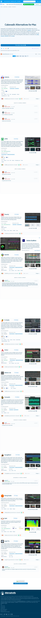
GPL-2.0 (9, 151)
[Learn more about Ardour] (2, 350)
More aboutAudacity (32, 90)
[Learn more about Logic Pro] (2, 541)
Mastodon (3, 602)
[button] (32, 81)
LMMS (37, 34)
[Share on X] (4, 48)
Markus (10, 597)
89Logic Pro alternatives (4, 550)
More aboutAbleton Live (32, 386)
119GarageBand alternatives (5, 464)
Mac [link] (14, 56)
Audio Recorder (12, 88)
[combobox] (29, 1)
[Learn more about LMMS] (2, 139)
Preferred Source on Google (5, 611)
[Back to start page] (1, 1)
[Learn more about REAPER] (2, 255)
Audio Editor (17, 88)
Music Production (4, 154)
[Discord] (1, 614)
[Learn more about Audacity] (2, 77)
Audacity (29, 30)
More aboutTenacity (32, 228)
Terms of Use (3, 605)
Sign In (38, 1)
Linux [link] (23, 56)
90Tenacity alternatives (4, 221)
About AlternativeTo (4, 609)
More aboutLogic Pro (32, 554)
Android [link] (17, 56)
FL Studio (12, 36)
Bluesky (6, 602)
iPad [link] (20, 56)
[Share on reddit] (6, 48)
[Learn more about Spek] (2, 518)
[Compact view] (36, 54)
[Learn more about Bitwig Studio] (2, 496)
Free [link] (25, 56)
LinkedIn (16, 602)
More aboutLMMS (32, 152)
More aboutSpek (32, 532)
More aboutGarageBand (32, 468)
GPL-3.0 (9, 528)
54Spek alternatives (4, 525)
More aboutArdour (32, 363)
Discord (29, 601)
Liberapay (2, 603)
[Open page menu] (40, 1)
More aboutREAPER (32, 268)
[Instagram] (10, 614)
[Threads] (8, 614)
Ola (7, 597)
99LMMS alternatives (4, 148)
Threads (9, 602)
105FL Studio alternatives (4, 330)
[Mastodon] (4, 614)
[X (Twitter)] (2, 614)
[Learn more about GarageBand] (2, 455)
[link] (20, 583)
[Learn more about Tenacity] (2, 214)
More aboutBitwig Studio (32, 509)
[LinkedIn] (11, 614)
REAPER (6, 36)
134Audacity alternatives (4, 85)
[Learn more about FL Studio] (2, 320)
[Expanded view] (35, 54)
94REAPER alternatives (4, 264)
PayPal (6, 603)
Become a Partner (3, 610)
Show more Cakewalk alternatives (20, 583)
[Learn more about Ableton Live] (2, 373)
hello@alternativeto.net (21, 601)
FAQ (1, 604)
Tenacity (2, 36)
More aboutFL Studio (32, 333)
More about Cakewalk (19, 45)
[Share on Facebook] (1, 48)
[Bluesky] (6, 614)
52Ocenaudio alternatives (4, 406)
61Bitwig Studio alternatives (5, 502)
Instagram (12, 602)
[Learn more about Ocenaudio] (2, 397)
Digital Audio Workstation (10, 154)
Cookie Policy (3, 608)
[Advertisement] (20, 15)
